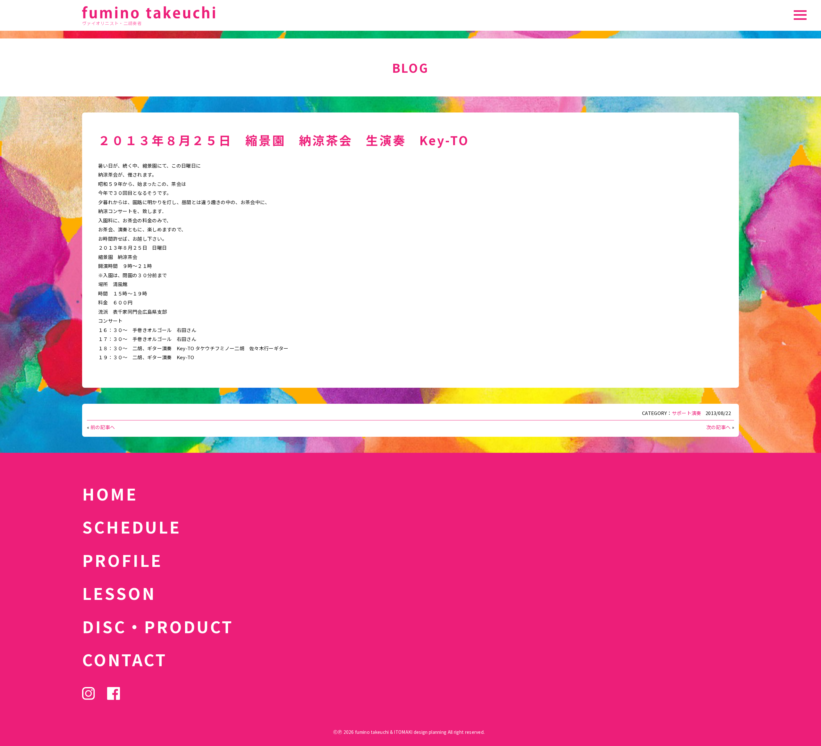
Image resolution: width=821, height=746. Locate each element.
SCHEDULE (131, 526)
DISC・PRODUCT (157, 626)
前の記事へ (102, 427)
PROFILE (122, 559)
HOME (110, 493)
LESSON (119, 592)
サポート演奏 (686, 413)
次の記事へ (718, 427)
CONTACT (124, 659)
